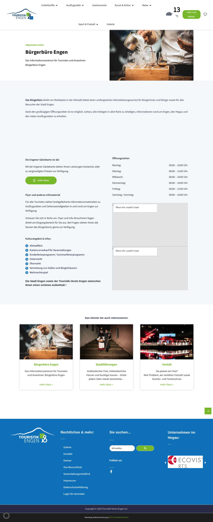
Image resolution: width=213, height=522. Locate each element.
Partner (67, 460)
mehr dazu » (46, 384)
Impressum (69, 480)
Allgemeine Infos (34, 45)
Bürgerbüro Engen (46, 364)
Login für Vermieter (74, 494)
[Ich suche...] (122, 448)
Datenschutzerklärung (75, 487)
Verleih (167, 364)
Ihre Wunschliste (72, 467)
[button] (49, 5)
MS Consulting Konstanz (119, 517)
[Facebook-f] (111, 471)
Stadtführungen (106, 364)
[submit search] (145, 448)
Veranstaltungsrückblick (76, 474)
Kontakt (67, 454)
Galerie (67, 447)
